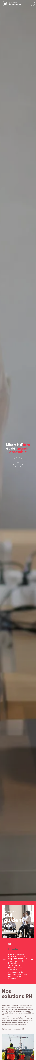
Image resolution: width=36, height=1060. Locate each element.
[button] (32, 959)
